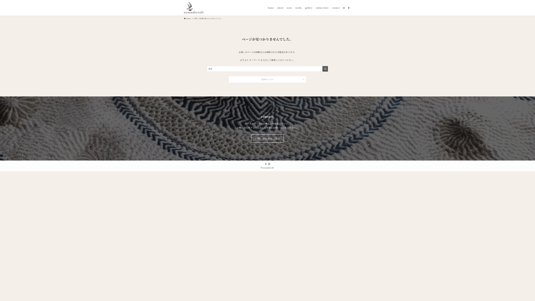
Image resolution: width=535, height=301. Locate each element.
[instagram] (269, 164)
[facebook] (266, 164)
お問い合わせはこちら (267, 138)
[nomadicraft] (194, 7)
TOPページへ (267, 79)
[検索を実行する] (325, 69)
